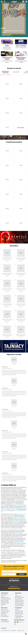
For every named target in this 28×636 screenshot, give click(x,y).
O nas (16, 594)
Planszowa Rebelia (4, 616)
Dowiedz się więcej (6, 35)
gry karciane (3, 510)
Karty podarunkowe (19, 610)
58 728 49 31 (14, 580)
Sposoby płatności (5, 601)
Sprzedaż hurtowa (4, 612)
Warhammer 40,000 (22, 514)
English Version (4, 615)
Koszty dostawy (4, 594)
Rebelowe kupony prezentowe (21, 58)
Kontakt (2, 596)
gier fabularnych (14, 522)
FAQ (2, 605)
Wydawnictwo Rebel (5, 610)
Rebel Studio (3, 613)
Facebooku (3, 551)
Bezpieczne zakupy (5, 600)
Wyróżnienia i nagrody (19, 597)
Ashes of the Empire (21, 46)
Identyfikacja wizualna (19, 605)
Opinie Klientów (18, 596)
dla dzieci (13, 503)
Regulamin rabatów (5, 602)
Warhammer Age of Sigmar (8, 515)
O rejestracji (3, 604)
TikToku (12, 551)
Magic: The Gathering (11, 509)
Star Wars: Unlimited (18, 510)
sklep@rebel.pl (14, 588)
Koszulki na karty (4, 609)
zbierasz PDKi (17, 532)
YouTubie (17, 551)
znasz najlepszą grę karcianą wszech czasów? (12, 31)
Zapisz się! (21, 574)
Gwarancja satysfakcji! (19, 600)
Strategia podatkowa (19, 616)
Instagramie (8, 551)
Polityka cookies (18, 615)
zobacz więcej (20, 127)
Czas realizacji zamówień (6, 598)
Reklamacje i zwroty (5, 597)
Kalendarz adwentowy (19, 602)
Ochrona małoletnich (19, 604)
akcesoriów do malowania (19, 518)
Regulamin (13, 630)
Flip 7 (3, 28)
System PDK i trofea (19, 612)
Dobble (7, 46)
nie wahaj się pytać (19, 499)
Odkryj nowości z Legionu (7, 58)
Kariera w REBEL (18, 617)
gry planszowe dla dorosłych (20, 505)
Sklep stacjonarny (18, 598)
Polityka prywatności (5, 630)
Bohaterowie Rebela (19, 601)
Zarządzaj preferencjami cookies (26, 633)
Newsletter (17, 609)
